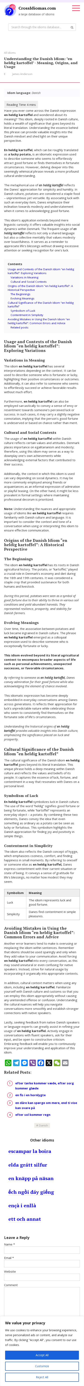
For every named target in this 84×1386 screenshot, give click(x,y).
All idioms (9, 53)
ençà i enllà (22, 1205)
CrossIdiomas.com (37, 8)
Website (10, 1271)
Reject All (42, 1377)
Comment (11, 1285)
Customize (42, 1366)
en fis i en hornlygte (30, 1095)
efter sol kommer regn (32, 1115)
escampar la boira (29, 1151)
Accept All (42, 1355)
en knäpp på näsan (31, 1178)
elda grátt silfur (27, 1165)
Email (9, 1258)
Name (9, 1244)
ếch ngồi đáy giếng (31, 1192)
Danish (43, 1125)
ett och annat (24, 1219)
